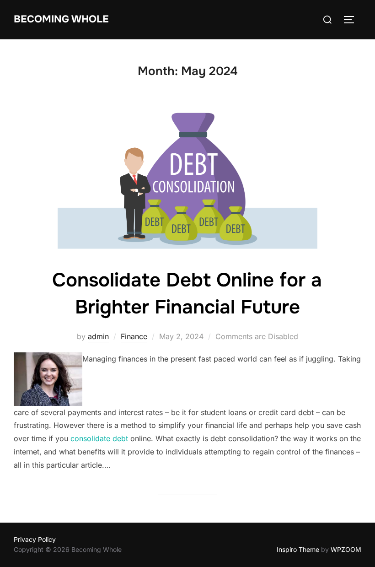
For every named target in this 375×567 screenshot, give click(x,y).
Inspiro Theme (298, 549)
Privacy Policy (35, 539)
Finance (134, 336)
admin (98, 336)
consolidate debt (99, 438)
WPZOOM (346, 549)
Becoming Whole (61, 19)
